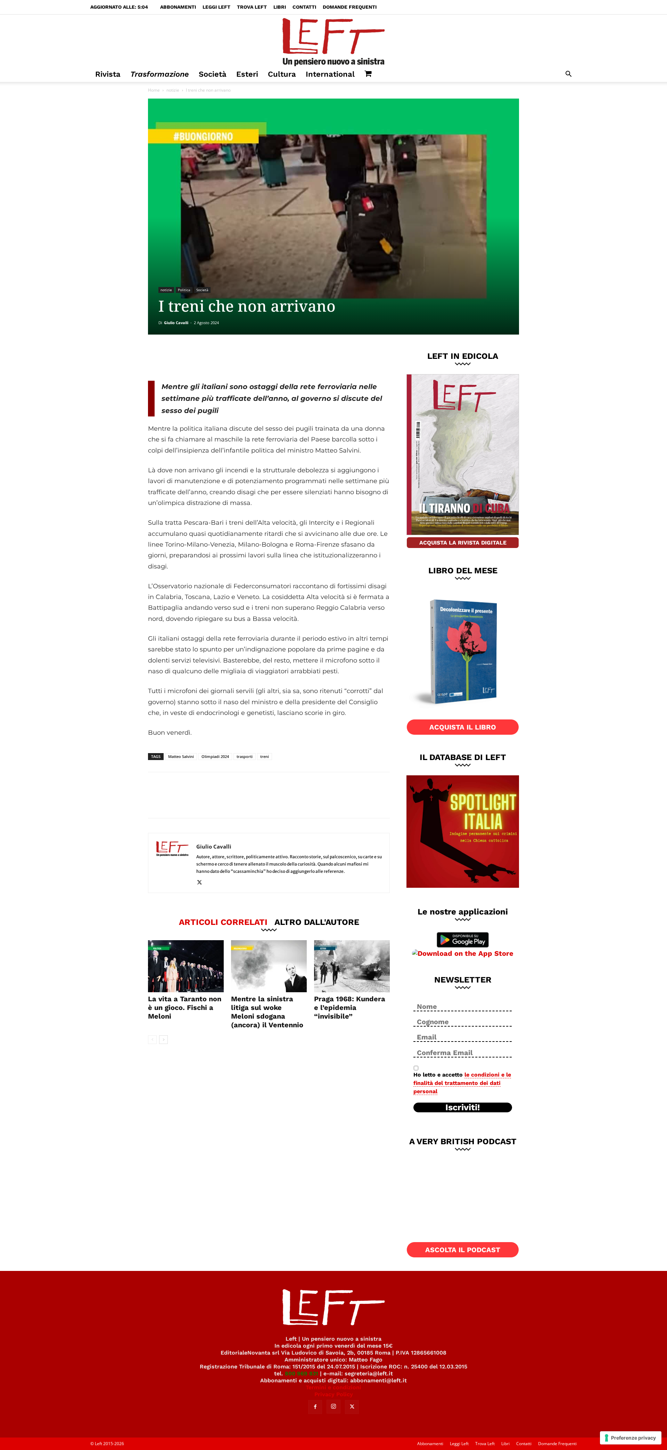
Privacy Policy (333, 1394)
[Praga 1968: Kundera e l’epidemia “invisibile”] (352, 966)
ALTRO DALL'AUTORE (316, 921)
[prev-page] (152, 1039)
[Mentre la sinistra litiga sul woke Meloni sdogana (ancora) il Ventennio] (269, 966)
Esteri (247, 74)
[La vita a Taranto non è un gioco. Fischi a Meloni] (186, 966)
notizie (172, 90)
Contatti (304, 7)
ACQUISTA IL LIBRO (462, 727)
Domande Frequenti (350, 7)
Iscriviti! (462, 1107)
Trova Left (252, 7)
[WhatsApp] (243, 357)
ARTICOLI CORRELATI (223, 921)
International (330, 74)
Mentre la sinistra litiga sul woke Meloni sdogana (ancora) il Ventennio (267, 1012)
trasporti (245, 756)
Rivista (108, 74)
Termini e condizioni (333, 1387)
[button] (568, 74)
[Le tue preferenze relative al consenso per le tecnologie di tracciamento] (630, 1437)
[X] (220, 357)
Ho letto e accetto (462, 1083)
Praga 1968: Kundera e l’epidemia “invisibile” (349, 1007)
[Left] (333, 41)
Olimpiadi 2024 (215, 756)
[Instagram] (333, 1407)
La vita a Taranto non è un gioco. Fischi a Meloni (184, 1007)
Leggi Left (216, 7)
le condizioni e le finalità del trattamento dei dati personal (462, 1083)
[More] (267, 357)
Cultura (282, 74)
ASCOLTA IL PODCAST (462, 1250)
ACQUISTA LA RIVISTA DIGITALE (463, 542)
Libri (279, 7)
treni (264, 756)
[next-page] (163, 1039)
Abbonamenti (178, 7)
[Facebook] (197, 357)
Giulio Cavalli (176, 322)
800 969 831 (301, 1373)
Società (213, 74)
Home (154, 90)
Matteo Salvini (181, 756)
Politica (184, 289)
